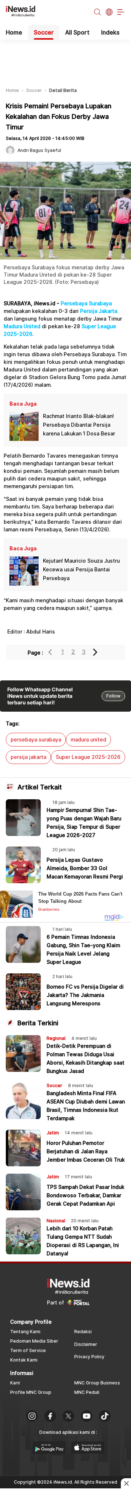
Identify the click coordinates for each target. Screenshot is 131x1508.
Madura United (22, 326)
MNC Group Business (97, 1383)
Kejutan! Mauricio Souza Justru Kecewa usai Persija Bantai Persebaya (81, 569)
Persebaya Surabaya (86, 303)
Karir (15, 1383)
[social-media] (32, 1416)
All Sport (77, 32)
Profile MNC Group (30, 1392)
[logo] (24, 12)
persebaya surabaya (36, 739)
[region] (65, 58)
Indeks (110, 32)
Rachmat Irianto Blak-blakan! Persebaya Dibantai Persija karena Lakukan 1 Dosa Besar (79, 425)
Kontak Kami (23, 1360)
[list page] (49, 1451)
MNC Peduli (86, 1392)
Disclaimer (85, 1344)
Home (14, 32)
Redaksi (83, 1331)
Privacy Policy (89, 1356)
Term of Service (28, 1350)
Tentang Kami (25, 1331)
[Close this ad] (126, 1483)
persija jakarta (28, 757)
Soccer (43, 32)
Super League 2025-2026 (88, 757)
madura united (88, 739)
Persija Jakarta (98, 311)
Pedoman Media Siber (34, 1341)
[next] (95, 652)
